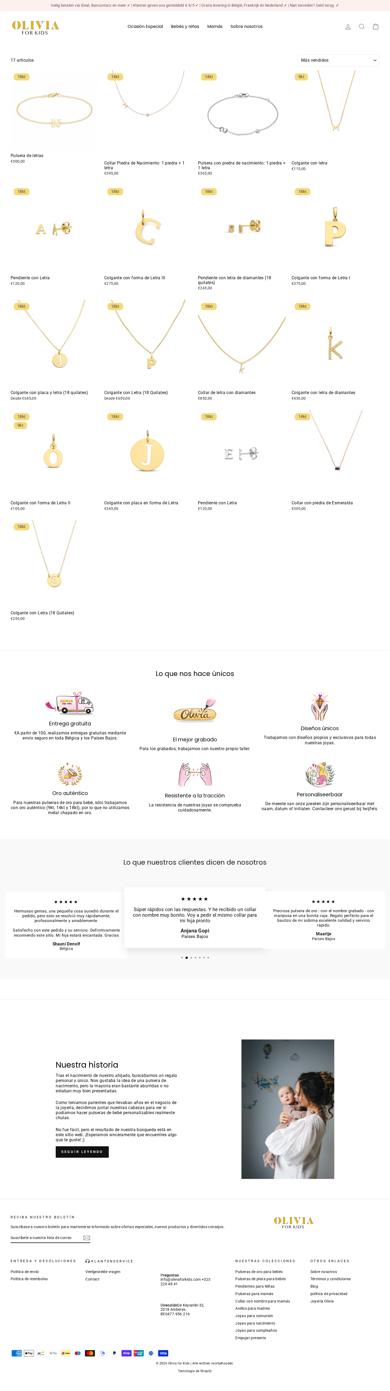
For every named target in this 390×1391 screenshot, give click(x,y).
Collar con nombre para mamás (262, 1301)
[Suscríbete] (86, 1238)
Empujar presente (250, 1338)
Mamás (215, 26)
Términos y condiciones (330, 1279)
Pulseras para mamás (254, 1294)
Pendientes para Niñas (255, 1286)
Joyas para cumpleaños (256, 1330)
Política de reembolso (29, 1279)
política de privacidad (329, 1294)
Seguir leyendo (82, 1152)
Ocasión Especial (145, 26)
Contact (92, 1279)
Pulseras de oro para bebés (259, 1272)
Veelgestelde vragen (102, 1272)
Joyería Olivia (322, 1301)
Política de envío (25, 1272)
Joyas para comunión (254, 1316)
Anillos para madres (252, 1308)
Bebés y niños (185, 26)
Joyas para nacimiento (255, 1323)
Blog (314, 1286)
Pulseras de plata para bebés (260, 1279)
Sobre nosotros (247, 26)
